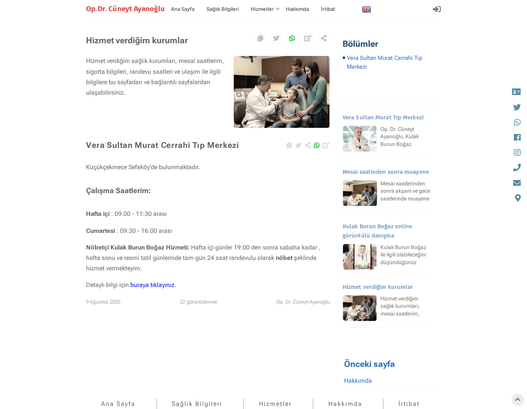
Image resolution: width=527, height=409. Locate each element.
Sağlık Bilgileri (222, 9)
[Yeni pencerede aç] (308, 38)
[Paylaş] (324, 38)
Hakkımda (297, 9)
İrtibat (328, 9)
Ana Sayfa (182, 9)
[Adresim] (516, 198)
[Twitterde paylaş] (276, 38)
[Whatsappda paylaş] (292, 38)
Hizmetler (262, 9)
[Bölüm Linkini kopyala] (260, 38)
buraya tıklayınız (152, 285)
